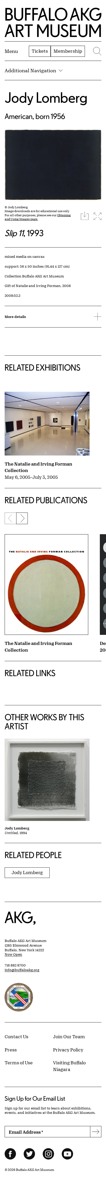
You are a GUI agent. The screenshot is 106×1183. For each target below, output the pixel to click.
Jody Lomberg (46, 97)
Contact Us (16, 1036)
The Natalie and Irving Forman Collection (38, 467)
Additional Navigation (30, 70)
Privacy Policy (68, 1049)
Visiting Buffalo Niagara (69, 1066)
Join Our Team (69, 1036)
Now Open (13, 954)
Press (11, 1049)
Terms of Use (19, 1062)
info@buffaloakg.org (22, 970)
